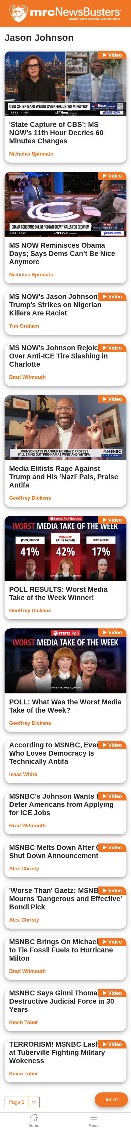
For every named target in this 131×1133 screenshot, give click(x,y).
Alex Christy (24, 869)
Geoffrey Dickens (30, 498)
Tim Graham (24, 326)
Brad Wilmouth (27, 377)
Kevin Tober (23, 1022)
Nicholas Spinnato (31, 154)
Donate (111, 1099)
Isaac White (23, 774)
